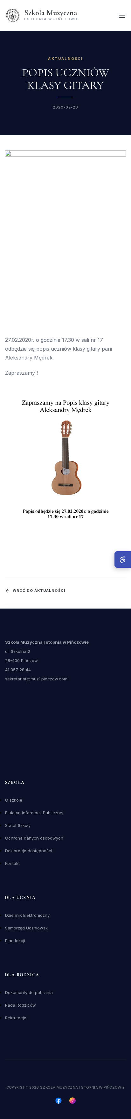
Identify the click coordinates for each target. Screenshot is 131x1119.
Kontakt (12, 863)
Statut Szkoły (18, 825)
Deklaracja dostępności (28, 850)
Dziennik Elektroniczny (27, 915)
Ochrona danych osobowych (34, 838)
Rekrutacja (15, 1017)
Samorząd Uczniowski (27, 927)
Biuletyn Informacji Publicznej (34, 812)
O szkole (13, 800)
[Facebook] (58, 1100)
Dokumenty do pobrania (29, 992)
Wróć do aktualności (39, 590)
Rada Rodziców (20, 1005)
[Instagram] (72, 1100)
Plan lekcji (15, 940)
